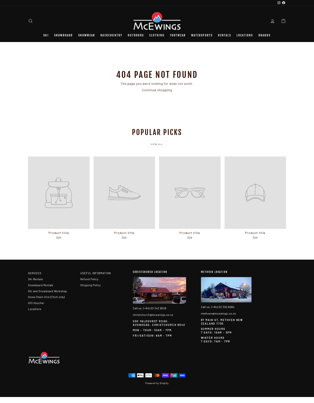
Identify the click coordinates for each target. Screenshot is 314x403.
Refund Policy (89, 279)
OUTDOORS (136, 35)
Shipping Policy (90, 285)
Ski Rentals (35, 279)
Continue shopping (157, 90)
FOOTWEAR (178, 35)
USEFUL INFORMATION (95, 273)
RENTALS (224, 35)
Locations (245, 35)
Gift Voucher (36, 303)
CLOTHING (157, 35)
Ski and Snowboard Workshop (47, 291)
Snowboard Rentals (40, 285)
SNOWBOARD (63, 35)
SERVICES (34, 273)
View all (157, 144)
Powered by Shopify (157, 383)
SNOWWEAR (86, 35)
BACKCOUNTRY (111, 35)
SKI (46, 35)
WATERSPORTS (202, 35)
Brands (265, 35)
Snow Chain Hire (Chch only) (46, 297)
